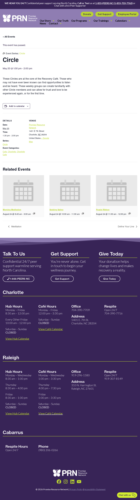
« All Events (9, 36)
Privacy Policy (76, 489)
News (43, 23)
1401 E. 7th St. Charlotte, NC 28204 (83, 321)
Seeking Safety (56, 209)
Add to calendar (17, 106)
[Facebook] (59, 481)
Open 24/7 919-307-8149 (113, 377)
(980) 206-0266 (48, 450)
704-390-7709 (80, 310)
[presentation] (23, 190)
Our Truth (62, 20)
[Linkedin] (72, 481)
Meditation (16, 226)
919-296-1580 (80, 375)
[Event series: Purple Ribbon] (129, 213)
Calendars (121, 20)
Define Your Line (126, 226)
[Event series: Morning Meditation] (34, 213)
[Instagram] (65, 481)
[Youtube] (79, 481)
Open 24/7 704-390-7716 (113, 311)
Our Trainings (101, 20)
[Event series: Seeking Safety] (83, 213)
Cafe (5, 151)
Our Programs (79, 20)
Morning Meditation (12, 209)
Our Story (45, 20)
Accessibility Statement (95, 489)
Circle (5, 144)
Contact (53, 23)
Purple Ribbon (103, 209)
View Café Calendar (50, 413)
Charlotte (12, 151)
